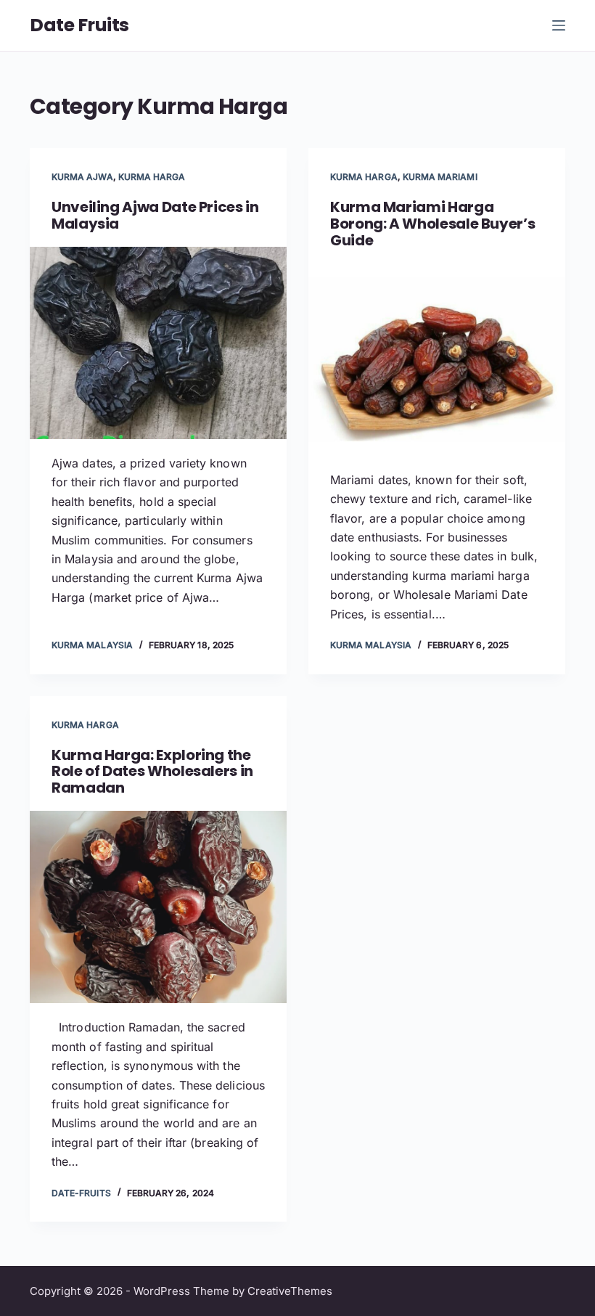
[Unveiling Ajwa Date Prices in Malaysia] (158, 343)
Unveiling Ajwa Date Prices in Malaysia (155, 215)
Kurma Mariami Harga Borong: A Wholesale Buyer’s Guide (432, 223)
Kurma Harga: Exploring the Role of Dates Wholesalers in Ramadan (152, 771)
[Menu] (558, 25)
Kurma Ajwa (82, 176)
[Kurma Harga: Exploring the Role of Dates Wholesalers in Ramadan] (158, 907)
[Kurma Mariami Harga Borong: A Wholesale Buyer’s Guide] (436, 359)
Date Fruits (79, 25)
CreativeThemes (289, 1291)
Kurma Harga (152, 176)
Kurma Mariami (440, 176)
